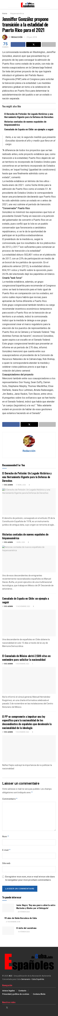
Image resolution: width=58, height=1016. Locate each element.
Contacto (22, 990)
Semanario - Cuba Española (32, 979)
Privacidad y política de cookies (15, 994)
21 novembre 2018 (13, 922)
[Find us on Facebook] (3, 1007)
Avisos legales (8, 990)
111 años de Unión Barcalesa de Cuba (20, 917)
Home (4, 13)
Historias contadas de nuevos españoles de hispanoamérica (25, 123)
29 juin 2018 (32, 37)
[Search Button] (54, 4)
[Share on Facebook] (18, 44)
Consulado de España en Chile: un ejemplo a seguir (29, 129)
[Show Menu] (3, 4)
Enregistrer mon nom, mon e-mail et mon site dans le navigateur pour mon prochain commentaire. (30, 878)
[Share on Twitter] (33, 44)
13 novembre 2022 (22, 606)
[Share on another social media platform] (49, 44)
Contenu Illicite (39, 994)
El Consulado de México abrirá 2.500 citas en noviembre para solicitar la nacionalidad (26, 657)
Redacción (16, 37)
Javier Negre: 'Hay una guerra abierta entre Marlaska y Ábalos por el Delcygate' (35, 906)
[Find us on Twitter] (7, 1007)
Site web (6, 863)
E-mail (6, 850)
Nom (5, 836)
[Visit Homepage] (29, 4)
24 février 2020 (24, 912)
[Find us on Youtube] (14, 1007)
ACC (10, 976)
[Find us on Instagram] (11, 1007)
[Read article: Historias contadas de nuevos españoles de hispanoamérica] (29, 559)
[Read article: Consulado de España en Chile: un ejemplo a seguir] (29, 623)
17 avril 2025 (20, 485)
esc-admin (8, 485)
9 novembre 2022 (22, 664)
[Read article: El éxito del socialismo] (8, 930)
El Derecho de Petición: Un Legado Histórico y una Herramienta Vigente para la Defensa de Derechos (28, 115)
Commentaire (10, 799)
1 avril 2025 (20, 542)
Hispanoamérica (17, 13)
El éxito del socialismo (26, 927)
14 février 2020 (24, 932)
